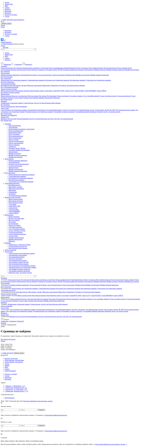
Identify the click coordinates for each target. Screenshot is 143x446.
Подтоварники (52, 96)
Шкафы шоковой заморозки (99, 75)
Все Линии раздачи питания (10, 92)
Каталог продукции (11, 358)
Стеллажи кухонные (76, 96)
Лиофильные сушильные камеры (12, 103)
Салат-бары (48, 91)
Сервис (7, 7)
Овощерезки (55, 85)
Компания (8, 11)
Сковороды (41, 70)
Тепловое (4, 66)
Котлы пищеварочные (56, 68)
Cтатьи (7, 376)
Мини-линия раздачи (8, 91)
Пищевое (4, 101)
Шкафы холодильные (83, 75)
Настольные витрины (22, 91)
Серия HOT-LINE (58, 91)
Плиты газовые (122, 68)
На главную (5, 339)
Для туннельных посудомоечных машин (22, 265)
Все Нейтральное (6, 99)
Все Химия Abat (6, 120)
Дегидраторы (17, 68)
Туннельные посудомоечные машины (98, 80)
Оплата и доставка (11, 14)
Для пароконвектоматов (54, 110)
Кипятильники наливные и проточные (36, 68)
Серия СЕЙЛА (101, 91)
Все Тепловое (5, 71)
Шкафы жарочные (100, 70)
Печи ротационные (110, 68)
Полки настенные (63, 96)
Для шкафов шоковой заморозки (86, 112)
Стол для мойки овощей (91, 96)
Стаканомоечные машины (36, 80)
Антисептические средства (44, 119)
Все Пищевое (5, 105)
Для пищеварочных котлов (85, 110)
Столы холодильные (58, 75)
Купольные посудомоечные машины (57, 80)
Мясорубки (46, 85)
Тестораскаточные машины (76, 85)
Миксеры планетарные (34, 85)
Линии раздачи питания (9, 89)
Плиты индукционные (16, 141)
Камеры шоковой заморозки (10, 75)
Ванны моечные (6, 96)
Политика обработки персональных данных (38, 401)
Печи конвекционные (96, 68)
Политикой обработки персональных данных (110, 444)
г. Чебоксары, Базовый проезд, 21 (16, 387)
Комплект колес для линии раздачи (108, 112)
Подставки (42, 96)
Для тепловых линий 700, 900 (105, 110)
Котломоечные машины (78, 80)
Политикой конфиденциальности (56, 415)
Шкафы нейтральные (46, 98)
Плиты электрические (18, 70)
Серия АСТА (69, 91)
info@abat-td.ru (9, 398)
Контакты (8, 13)
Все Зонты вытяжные (20, 106)
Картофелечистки (7, 85)
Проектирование (10, 371)
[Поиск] (35, 49)
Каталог (5, 47)
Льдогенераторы (25, 75)
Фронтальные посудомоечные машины (14, 80)
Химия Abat (9, 4)
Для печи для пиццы (69, 110)
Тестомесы (62, 85)
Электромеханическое (8, 84)
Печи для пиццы (82, 68)
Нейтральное (5, 94)
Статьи (7, 16)
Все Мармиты (12, 115)
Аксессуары (5, 108)
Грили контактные (7, 68)
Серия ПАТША (79, 91)
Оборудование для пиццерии (14, 360)
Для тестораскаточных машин (125, 110)
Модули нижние (33, 96)
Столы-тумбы (18, 98)
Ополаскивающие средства (26, 119)
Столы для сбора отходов (108, 96)
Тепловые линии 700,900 (54, 70)
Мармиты (4, 115)
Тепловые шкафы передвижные (73, 70)
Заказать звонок (6, 23)
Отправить (41, 410)
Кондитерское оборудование (51, 103)
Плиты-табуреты (31, 70)
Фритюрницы (88, 70)
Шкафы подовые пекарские (115, 70)
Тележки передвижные (31, 98)
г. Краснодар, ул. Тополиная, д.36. (16, 389)
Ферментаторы (70, 75)
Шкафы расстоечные (132, 70)
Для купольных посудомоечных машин (14, 110)
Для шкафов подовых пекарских (64, 112)
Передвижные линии (37, 91)
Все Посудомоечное (7, 82)
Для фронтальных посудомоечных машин (39, 112)
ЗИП (6, 6)
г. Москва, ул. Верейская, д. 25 (15, 386)
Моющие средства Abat (8, 119)
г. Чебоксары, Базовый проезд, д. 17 (16, 391)
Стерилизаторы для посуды (32, 103)
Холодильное (5, 73)
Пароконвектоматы (70, 68)
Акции (7, 2)
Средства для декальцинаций (63, 119)
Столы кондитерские (124, 96)
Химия (7, 365)
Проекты (8, 9)
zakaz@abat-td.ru (18, 20)
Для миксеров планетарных (36, 110)
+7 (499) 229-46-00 (7, 20)
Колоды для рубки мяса (20, 96)
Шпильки (56, 98)
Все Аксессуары (6, 113)
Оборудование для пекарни (14, 362)
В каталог (12, 339)
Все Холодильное (6, 77)
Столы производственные (17, 234)
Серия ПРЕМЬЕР (90, 91)
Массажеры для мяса (20, 85)
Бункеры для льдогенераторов (41, 75)
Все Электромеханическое (9, 87)
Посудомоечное (6, 78)
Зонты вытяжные (6, 106)
